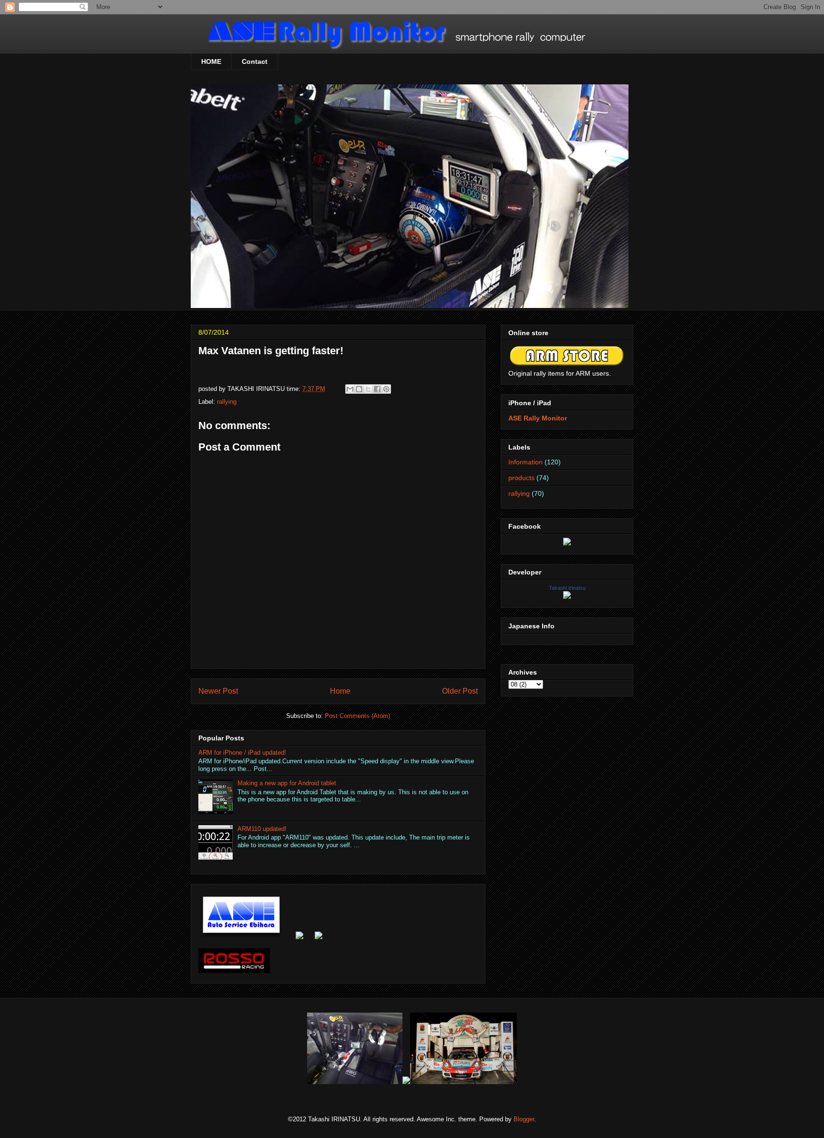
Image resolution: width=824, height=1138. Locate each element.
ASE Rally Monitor (537, 418)
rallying (227, 401)
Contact (255, 61)
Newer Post (218, 691)
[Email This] (350, 389)
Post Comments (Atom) (357, 715)
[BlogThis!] (359, 389)
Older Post (460, 691)
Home (340, 691)
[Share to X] (368, 389)
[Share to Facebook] (377, 389)
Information (525, 462)
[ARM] (567, 543)
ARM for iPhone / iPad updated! (242, 752)
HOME (211, 61)
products (521, 478)
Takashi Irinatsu (567, 588)
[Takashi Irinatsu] (567, 596)
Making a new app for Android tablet (286, 783)
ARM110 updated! (262, 828)
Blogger (524, 1119)
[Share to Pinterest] (386, 389)
